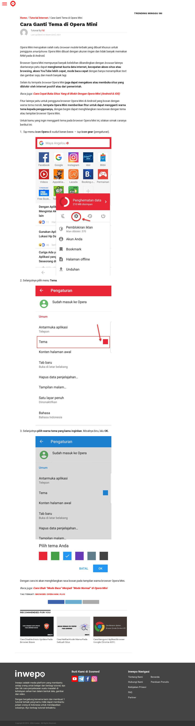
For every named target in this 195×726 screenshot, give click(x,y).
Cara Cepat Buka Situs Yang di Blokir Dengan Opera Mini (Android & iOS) (76, 93)
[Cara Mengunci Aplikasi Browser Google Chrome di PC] (110, 635)
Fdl (43, 30)
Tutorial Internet (38, 17)
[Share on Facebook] (56, 601)
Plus (62, 594)
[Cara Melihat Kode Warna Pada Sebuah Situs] (73, 635)
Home (23, 17)
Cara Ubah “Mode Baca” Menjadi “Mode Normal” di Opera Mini (70, 588)
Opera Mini (53, 594)
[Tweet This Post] (73, 601)
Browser (40, 594)
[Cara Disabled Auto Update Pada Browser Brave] (37, 635)
